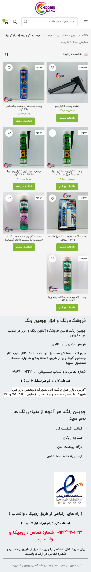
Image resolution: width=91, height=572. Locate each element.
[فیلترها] (75, 177)
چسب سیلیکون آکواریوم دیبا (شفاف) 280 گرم (24, 173)
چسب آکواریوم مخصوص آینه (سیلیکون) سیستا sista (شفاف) (24, 238)
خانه (85, 35)
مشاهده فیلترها (73, 54)
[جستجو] (25, 21)
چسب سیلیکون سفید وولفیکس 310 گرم (24, 107)
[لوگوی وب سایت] (45, 8)
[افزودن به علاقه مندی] (52, 67)
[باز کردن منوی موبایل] (85, 22)
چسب (48, 35)
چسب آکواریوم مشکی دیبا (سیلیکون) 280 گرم (67, 173)
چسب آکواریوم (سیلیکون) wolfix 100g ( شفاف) (67, 238)
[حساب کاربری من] (15, 22)
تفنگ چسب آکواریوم (67, 106)
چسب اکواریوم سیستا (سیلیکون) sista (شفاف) (67, 298)
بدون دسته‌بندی (67, 35)
